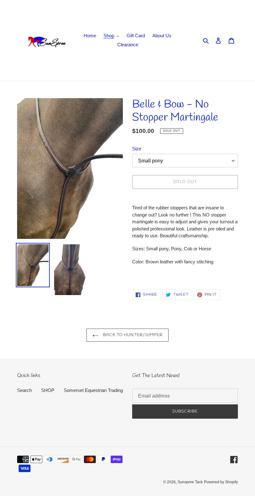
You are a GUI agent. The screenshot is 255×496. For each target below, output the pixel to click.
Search (24, 390)
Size (136, 148)
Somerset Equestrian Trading (93, 390)
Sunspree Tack (190, 482)
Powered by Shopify (221, 482)
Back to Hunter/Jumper (132, 335)
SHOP (47, 390)
